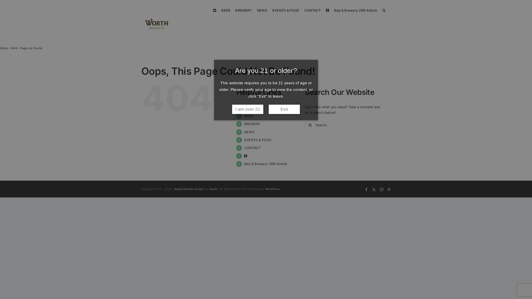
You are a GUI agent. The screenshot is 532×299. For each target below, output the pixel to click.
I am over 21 (247, 109)
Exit (284, 109)
